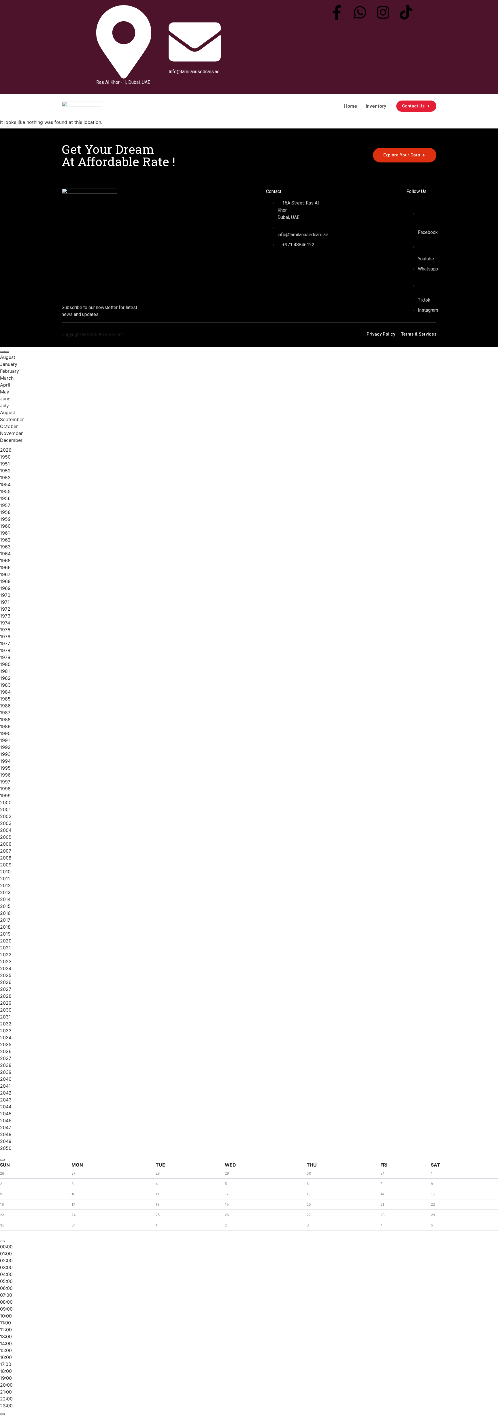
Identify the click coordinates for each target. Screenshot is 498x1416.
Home (350, 106)
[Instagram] (383, 12)
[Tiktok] (406, 12)
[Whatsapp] (360, 12)
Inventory (376, 106)
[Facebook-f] (337, 12)
